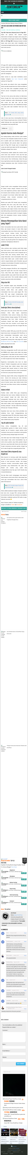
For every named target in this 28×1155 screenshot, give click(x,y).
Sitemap (11, 1153)
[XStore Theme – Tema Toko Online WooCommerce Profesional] (23, 1132)
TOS (22, 1151)
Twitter (12, 504)
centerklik (8, 990)
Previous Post (6, 511)
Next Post (23, 511)
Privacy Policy (16, 1151)
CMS (7, 30)
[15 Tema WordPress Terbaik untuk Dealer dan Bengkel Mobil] (14, 1132)
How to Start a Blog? (14, 20)
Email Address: (6, 1050)
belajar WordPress (18, 915)
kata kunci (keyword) (17, 79)
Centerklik (3, 30)
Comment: (5, 1030)
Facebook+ (19, 504)
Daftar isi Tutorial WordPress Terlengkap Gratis (14, 508)
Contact (9, 1151)
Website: (4, 1057)
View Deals (14, 867)
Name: (4, 1044)
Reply (25, 933)
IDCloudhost (14, 1150)
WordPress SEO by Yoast (7, 341)
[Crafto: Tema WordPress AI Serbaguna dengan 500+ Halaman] (5, 1132)
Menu (2, 12)
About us (3, 1151)
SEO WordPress (12, 30)
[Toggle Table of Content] (9, 128)
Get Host (24, 873)
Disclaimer (5, 1153)
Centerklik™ (17, 1148)
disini (5, 1105)
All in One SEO (19, 341)
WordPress (18, 30)
